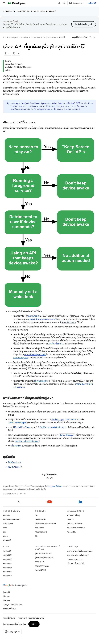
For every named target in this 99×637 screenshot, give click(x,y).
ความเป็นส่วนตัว (41, 532)
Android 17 (7, 551)
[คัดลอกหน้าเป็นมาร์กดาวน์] (14, 53)
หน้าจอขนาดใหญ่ (73, 515)
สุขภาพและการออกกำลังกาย (45, 523)
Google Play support (75, 559)
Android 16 (7, 555)
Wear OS (70, 519)
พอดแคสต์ (7, 540)
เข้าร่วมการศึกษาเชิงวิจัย (75, 563)
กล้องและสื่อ (39, 528)
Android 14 (7, 563)
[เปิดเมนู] (4, 3)
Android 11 (7, 576)
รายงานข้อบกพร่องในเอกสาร (77, 555)
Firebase (6, 600)
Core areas (23, 11)
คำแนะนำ (62, 37)
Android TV (71, 532)
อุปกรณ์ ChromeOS (75, 523)
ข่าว (4, 532)
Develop (7, 11)
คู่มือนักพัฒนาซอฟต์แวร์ (44, 557)
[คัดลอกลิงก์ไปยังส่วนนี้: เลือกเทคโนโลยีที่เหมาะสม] (38, 122)
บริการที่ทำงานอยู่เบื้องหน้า (35, 354)
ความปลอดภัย (8, 523)
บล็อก (5, 536)
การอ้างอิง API (40, 562)
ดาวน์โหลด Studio (42, 566)
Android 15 (7, 559)
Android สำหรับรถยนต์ (76, 528)
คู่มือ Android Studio (43, 553)
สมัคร (33, 624)
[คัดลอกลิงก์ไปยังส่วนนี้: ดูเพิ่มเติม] (17, 456)
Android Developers (10, 37)
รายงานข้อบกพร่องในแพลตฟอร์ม (79, 551)
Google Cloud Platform (12, 604)
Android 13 (7, 567)
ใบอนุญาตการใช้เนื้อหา (54, 486)
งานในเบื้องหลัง (56, 344)
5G (36, 536)
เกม (36, 515)
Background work (44, 11)
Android (6, 515)
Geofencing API (20, 357)
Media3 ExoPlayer (22, 427)
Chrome (6, 596)
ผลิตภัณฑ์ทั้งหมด (9, 609)
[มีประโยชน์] (90, 37)
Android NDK (40, 570)
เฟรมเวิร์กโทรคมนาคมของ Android (42, 319)
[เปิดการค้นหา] (59, 3)
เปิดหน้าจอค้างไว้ (15, 467)
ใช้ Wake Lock (40, 381)
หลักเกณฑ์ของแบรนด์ (36, 618)
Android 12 (7, 571)
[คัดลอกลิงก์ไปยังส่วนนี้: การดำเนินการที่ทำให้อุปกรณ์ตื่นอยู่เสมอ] (55, 398)
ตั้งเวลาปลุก (16, 446)
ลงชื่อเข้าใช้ (92, 3)
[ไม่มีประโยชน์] (94, 37)
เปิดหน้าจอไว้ (33, 316)
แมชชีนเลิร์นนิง (40, 519)
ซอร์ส (5, 528)
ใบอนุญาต (21, 618)
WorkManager (57, 419)
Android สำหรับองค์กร (11, 519)
